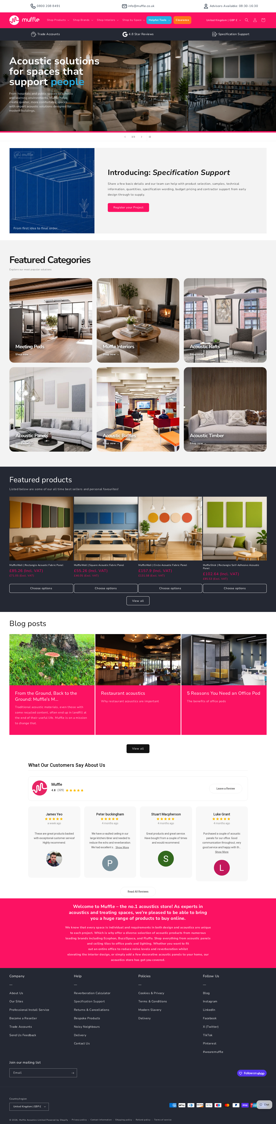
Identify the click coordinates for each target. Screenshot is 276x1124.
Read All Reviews (138, 891)
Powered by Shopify (57, 1119)
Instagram (210, 1002)
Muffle (56, 784)
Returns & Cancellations (91, 1010)
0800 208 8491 (48, 6)
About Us (16, 993)
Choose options (41, 588)
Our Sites (16, 1002)
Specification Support (234, 34)
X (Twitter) (211, 1027)
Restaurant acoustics (123, 693)
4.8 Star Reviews (141, 34)
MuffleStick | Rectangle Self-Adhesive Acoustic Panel (231, 567)
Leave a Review (225, 788)
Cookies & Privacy (151, 993)
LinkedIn (209, 1010)
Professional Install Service (29, 1010)
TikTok (208, 1035)
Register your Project (128, 207)
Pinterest (209, 1044)
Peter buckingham (110, 814)
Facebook (210, 1018)
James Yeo (54, 814)
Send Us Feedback (22, 1035)
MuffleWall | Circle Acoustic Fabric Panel (162, 565)
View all (138, 601)
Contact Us (82, 1044)
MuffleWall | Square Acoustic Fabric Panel (99, 565)
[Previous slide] (125, 137)
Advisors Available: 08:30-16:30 (234, 6)
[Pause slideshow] (151, 137)
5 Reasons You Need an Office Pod (223, 693)
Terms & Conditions (152, 1002)
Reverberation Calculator (92, 993)
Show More (122, 847)
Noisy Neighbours (87, 1027)
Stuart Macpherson (166, 814)
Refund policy (143, 1119)
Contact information (101, 1119)
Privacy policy (79, 1119)
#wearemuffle (213, 1052)
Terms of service (163, 1119)
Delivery (80, 1035)
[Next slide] (141, 137)
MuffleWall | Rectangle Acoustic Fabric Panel (36, 565)
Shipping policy (123, 1119)
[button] (58, 20)
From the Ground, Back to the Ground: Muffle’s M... (46, 696)
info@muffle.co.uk (141, 6)
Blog (206, 993)
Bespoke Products (87, 1018)
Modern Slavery (149, 1010)
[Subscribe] (73, 1073)
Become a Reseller (23, 1018)
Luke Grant (221, 814)
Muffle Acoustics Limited (32, 1119)
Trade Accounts (48, 34)
